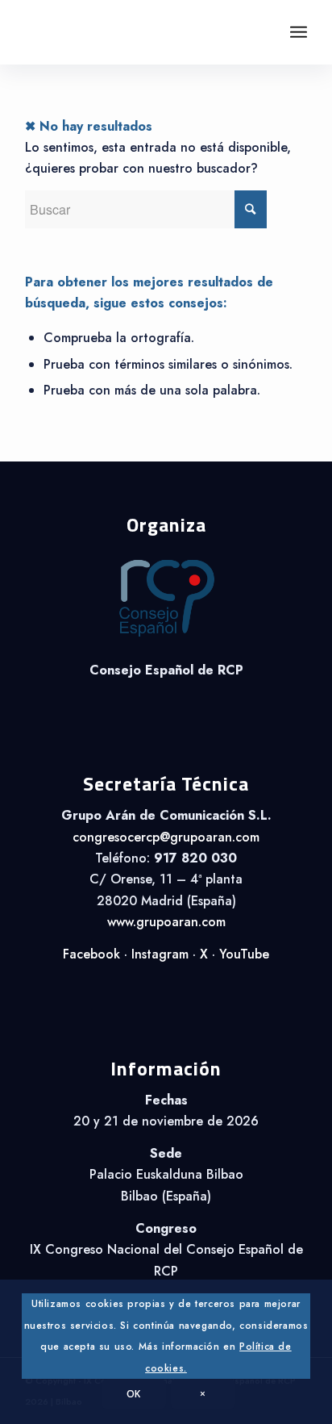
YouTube (244, 954)
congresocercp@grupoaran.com (166, 837)
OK (134, 1394)
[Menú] (298, 32)
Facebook (91, 954)
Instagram (160, 954)
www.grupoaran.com (166, 921)
